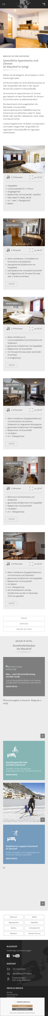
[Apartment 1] (24, 232)
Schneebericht (34, 928)
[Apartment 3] (24, 392)
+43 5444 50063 (18, 969)
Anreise (9, 992)
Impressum (11, 997)
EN (3, 4)
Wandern (13, 933)
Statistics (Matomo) (23, 1002)
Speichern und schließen (22, 1009)
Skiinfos (13, 928)
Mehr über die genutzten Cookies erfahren (22, 1013)
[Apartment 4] (24, 470)
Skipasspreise (14, 922)
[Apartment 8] (24, 546)
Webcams (13, 917)
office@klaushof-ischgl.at (22, 973)
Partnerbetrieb (12, 994)
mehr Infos (11, 686)
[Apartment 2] (24, 311)
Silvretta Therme (34, 933)
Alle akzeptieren (22, 1006)
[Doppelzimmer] (24, 159)
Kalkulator (34, 922)
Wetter (34, 917)
